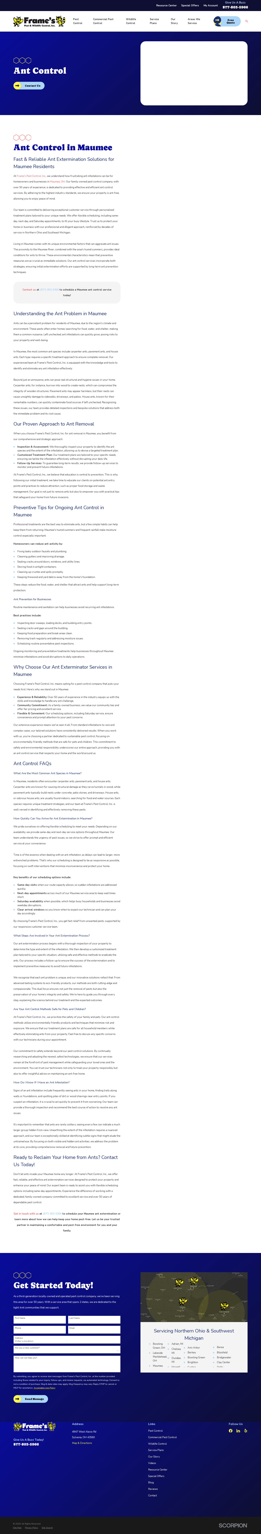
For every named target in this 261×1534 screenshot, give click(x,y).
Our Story (154, 1456)
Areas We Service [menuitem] (194, 21)
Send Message (34, 1399)
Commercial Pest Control (162, 1437)
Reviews (153, 1489)
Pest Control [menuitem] (77, 21)
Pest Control (155, 1431)
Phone (18, 1328)
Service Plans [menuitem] (154, 21)
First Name (20, 1318)
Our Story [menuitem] (174, 21)
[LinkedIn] (238, 1431)
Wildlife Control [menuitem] (131, 21)
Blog (151, 1482)
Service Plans (156, 1450)
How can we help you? (26, 1358)
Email (72, 1328)
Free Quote (231, 21)
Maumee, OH (57, 181)
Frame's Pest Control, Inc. (31, 176)
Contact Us (32, 85)
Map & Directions (82, 1443)
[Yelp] (246, 1431)
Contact (152, 1495)
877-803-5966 (235, 7)
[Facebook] (230, 1431)
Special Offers (190, 5)
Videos (152, 1463)
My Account (211, 5)
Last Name (74, 1318)
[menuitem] (17, 1527)
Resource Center (166, 5)
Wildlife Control (157, 1444)
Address (19, 1338)
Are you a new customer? (27, 1348)
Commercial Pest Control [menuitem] (103, 21)
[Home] (39, 21)
